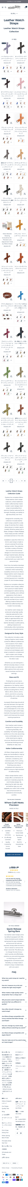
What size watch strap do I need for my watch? (13, 979)
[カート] (25, 7)
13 (21, 480)
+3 (11, 318)
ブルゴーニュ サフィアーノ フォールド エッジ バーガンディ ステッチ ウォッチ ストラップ (7, 345)
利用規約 (18, 1063)
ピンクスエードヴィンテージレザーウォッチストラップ (21, 94)
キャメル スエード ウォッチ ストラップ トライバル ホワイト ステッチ (21, 384)
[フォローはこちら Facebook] (17, 1133)
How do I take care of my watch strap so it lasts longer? (14, 1041)
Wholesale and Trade (6, 1153)
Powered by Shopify (16, 1168)
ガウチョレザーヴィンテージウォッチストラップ (21, 165)
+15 (24, 71)
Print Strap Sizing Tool (5, 1131)
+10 (24, 320)
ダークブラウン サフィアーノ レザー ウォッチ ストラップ (21, 58)
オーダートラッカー (7, 1119)
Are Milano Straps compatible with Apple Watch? (13, 1034)
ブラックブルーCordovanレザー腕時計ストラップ (7, 200)
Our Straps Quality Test (5, 1107)
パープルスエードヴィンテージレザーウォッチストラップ (7, 58)
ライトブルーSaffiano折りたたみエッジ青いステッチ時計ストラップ (21, 307)
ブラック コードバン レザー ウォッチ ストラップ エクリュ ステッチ (21, 459)
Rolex (5, 531)
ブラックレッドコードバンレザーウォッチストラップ (7, 457)
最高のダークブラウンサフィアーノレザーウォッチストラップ (7, 165)
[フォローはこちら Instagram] (21, 1133)
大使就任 (4, 1149)
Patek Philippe (19, 531)
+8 (11, 71)
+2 (24, 356)
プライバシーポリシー (21, 1067)
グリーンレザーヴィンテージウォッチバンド (7, 382)
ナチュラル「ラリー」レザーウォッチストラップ (21, 235)
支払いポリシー (20, 1071)
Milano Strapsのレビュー (6, 1102)
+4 (24, 213)
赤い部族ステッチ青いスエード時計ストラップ (21, 343)
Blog (3, 1111)
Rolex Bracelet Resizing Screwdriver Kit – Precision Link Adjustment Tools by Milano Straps (7, 239)
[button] (3, 67)
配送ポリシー (19, 1055)
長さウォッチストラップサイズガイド (7, 1125)
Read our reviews (14, 854)
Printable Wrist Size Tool (6, 1142)
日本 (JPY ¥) (6, 1163)
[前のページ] (3, 481)
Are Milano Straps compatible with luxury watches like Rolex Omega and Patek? (13, 1018)
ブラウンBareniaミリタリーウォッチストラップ (7, 306)
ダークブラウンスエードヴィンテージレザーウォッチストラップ (7, 94)
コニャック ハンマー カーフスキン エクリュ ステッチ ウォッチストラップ (7, 269)
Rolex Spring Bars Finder (6, 1136)
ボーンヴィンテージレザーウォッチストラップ (21, 200)
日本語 (14, 1163)
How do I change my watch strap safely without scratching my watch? (13, 1027)
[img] (14, 870)
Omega (10, 531)
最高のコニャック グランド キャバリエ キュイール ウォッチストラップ (21, 421)
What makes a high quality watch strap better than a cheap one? (12, 993)
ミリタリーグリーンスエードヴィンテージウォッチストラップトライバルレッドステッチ (7, 421)
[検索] (5, 7)
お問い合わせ (5, 1157)
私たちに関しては (7, 1146)
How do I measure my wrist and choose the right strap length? (12, 986)
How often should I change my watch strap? (11, 1010)
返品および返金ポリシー (21, 1059)
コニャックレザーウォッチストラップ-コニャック (21, 268)
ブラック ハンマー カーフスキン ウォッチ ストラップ (7, 129)
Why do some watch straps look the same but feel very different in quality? (13, 1002)
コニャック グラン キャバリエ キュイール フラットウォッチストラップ (21, 130)
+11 (11, 142)
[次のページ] (24, 481)
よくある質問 (5, 1114)
